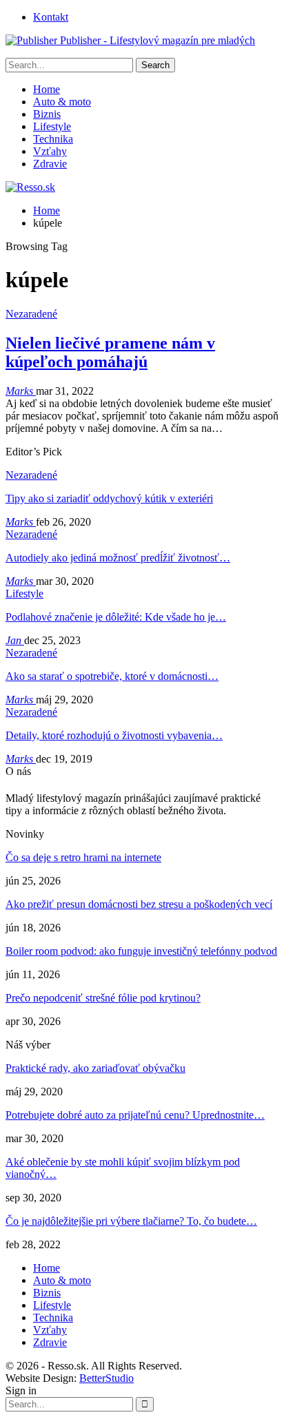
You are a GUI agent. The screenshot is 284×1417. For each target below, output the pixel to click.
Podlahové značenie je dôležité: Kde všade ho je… (116, 617)
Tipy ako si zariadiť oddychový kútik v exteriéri (109, 498)
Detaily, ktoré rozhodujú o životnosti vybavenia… (114, 735)
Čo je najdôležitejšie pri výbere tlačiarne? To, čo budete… (131, 1221)
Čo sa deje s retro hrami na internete (83, 857)
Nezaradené (31, 314)
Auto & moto (62, 101)
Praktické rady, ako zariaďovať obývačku (95, 1068)
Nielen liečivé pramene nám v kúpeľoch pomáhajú (110, 352)
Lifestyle (52, 126)
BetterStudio (106, 1378)
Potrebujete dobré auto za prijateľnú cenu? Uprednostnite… (135, 1115)
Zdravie (50, 163)
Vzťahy (50, 151)
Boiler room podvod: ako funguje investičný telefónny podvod (141, 951)
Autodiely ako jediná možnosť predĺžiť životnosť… (118, 557)
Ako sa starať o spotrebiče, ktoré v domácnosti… (112, 676)
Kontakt (50, 17)
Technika (53, 139)
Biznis (47, 114)
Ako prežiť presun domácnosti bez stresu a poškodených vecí (139, 904)
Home (46, 89)
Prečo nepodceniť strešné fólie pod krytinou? (103, 998)
